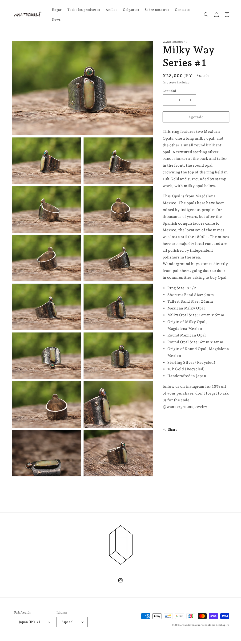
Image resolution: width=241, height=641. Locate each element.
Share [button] (172, 429)
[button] (206, 14)
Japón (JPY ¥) (29, 622)
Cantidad (169, 91)
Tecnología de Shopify (215, 625)
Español (67, 622)
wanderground (191, 625)
